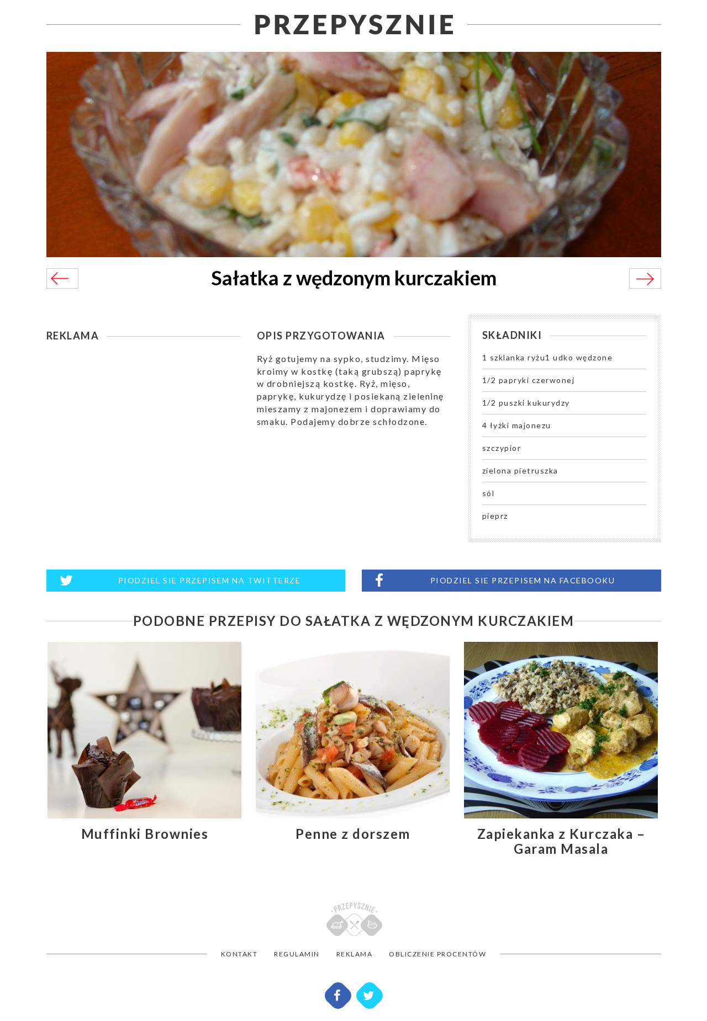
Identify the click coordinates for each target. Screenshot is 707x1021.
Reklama (354, 954)
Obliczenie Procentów (437, 954)
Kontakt (239, 954)
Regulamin (297, 954)
